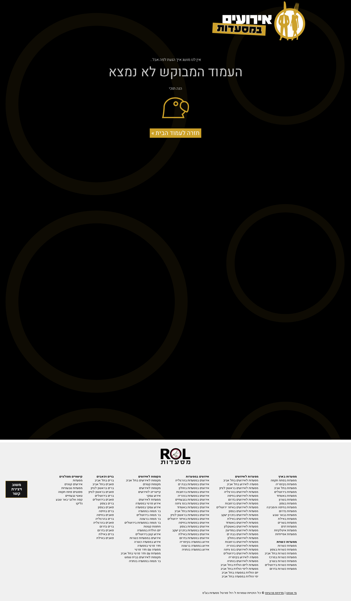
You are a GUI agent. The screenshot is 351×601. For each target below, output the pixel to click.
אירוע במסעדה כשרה (147, 542)
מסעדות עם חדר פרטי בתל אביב (141, 553)
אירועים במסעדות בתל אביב (191, 511)
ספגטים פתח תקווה (70, 492)
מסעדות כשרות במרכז (283, 557)
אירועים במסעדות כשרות (145, 538)
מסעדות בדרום (288, 511)
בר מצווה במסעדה (149, 511)
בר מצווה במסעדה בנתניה (145, 561)
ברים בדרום (107, 526)
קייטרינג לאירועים (149, 492)
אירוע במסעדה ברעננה (195, 545)
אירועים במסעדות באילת (194, 534)
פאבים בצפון (106, 507)
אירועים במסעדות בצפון (194, 526)
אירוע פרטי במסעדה (148, 503)
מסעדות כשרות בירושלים (281, 565)
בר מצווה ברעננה (150, 518)
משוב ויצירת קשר (16, 489)
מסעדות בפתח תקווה (284, 480)
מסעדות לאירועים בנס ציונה (241, 549)
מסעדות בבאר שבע (285, 515)
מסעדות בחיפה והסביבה (282, 507)
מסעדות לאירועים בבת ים (242, 534)
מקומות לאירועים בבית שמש (142, 557)
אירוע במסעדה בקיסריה (194, 542)
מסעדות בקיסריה (286, 484)
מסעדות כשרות (287, 545)
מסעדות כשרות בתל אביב (281, 553)
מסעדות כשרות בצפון (283, 549)
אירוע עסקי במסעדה (148, 507)
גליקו (79, 503)
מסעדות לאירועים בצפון (243, 511)
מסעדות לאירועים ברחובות (241, 503)
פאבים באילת (105, 538)
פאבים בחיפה (105, 515)
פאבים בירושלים (103, 499)
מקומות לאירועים (150, 488)
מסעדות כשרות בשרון (283, 561)
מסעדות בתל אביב (285, 488)
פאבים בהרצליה (103, 522)
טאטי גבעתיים (74, 495)
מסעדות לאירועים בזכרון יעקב (239, 515)
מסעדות (78, 480)
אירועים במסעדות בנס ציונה (192, 503)
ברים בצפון (107, 503)
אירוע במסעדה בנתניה (195, 549)
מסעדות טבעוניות (72, 488)
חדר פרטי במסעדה (149, 545)
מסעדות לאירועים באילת (242, 518)
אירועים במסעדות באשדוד (193, 507)
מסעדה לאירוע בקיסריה (243, 557)
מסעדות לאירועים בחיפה (242, 495)
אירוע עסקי (154, 495)
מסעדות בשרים (287, 522)
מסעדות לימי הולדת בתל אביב (239, 568)
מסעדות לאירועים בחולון (243, 538)
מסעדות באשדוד (287, 495)
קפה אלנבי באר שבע (69, 499)
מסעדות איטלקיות (285, 530)
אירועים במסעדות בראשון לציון (190, 515)
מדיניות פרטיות (274, 593)
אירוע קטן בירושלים (148, 534)
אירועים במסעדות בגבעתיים (192, 499)
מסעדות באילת (287, 518)
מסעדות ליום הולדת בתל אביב (239, 565)
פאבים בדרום (105, 530)
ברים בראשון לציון (102, 488)
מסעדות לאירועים (150, 499)
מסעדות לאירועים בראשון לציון (238, 488)
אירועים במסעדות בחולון (194, 488)
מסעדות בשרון (288, 499)
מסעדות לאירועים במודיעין (242, 530)
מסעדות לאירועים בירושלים (240, 553)
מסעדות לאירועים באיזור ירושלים (237, 507)
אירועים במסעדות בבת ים (193, 484)
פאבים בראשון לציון (101, 492)
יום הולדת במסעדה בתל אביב (240, 572)
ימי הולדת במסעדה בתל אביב (240, 576)
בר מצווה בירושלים (149, 515)
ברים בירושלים (104, 495)
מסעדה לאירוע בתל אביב (242, 484)
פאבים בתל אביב (103, 484)
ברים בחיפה (106, 511)
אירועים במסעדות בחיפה (194, 522)
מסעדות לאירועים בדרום (243, 499)
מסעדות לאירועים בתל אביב (240, 480)
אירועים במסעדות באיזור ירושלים (188, 518)
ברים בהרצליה (104, 518)
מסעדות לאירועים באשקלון (241, 526)
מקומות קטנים (152, 484)
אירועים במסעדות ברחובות (192, 492)
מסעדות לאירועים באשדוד (242, 522)
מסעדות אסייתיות (286, 534)
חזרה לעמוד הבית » (175, 133)
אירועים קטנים (73, 484)
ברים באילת (106, 534)
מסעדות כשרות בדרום (283, 568)
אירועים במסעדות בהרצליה (192, 480)
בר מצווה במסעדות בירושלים (142, 522)
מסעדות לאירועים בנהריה (242, 545)
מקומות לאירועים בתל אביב (143, 480)
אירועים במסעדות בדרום (194, 538)
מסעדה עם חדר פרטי (148, 549)
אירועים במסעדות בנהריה (193, 495)
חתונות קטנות (152, 526)
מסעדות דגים (289, 526)
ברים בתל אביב (104, 480)
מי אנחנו (291, 593)
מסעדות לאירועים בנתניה (242, 561)
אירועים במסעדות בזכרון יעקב (190, 530)
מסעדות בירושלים (285, 492)
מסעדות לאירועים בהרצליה (241, 492)
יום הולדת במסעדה (149, 530)
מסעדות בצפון (288, 503)
